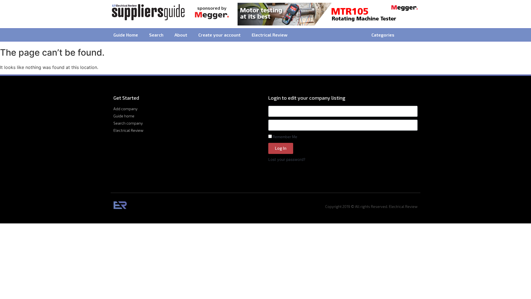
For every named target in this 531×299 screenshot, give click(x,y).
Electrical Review (269, 34)
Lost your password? (286, 159)
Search (156, 34)
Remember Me (284, 136)
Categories (382, 34)
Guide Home (125, 34)
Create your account (219, 34)
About (181, 34)
